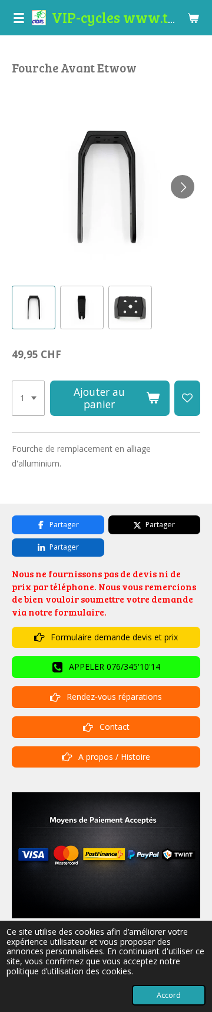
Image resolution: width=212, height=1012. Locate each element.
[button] (33, 307)
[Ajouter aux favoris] (187, 398)
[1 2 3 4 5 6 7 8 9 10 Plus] (28, 398)
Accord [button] (169, 995)
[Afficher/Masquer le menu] (19, 17)
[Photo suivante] (182, 187)
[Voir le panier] (193, 17)
